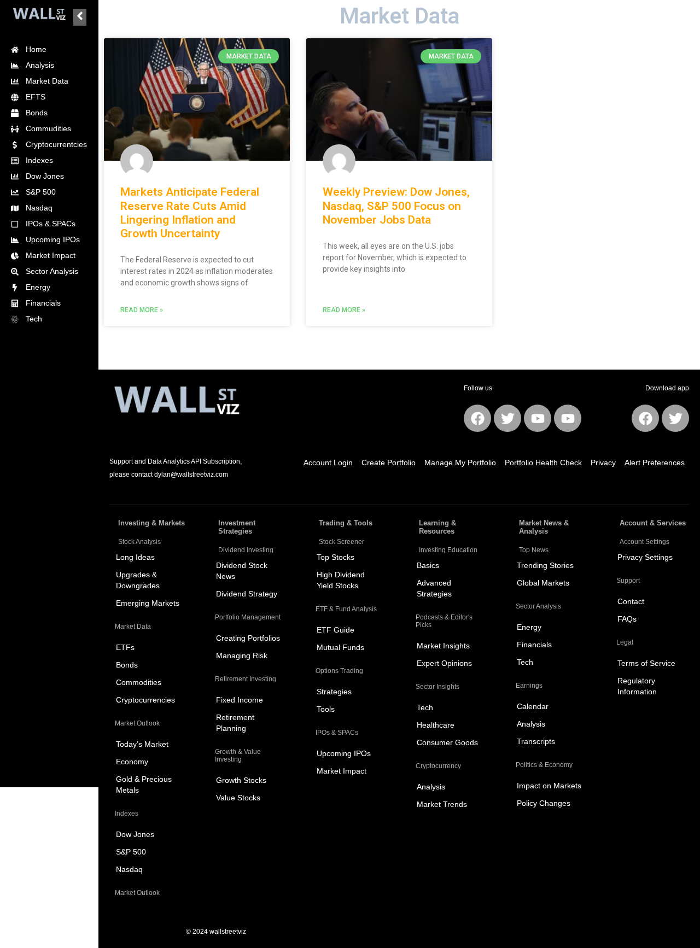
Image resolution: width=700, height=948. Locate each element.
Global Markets (543, 582)
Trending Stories (545, 565)
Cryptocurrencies (145, 699)
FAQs (627, 619)
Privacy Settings (645, 557)
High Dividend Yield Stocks (341, 580)
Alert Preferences (655, 462)
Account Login (328, 462)
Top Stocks (335, 557)
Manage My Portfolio (460, 462)
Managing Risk (241, 655)
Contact (630, 601)
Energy (529, 627)
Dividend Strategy (246, 593)
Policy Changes (543, 803)
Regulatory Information (637, 686)
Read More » (141, 310)
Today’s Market (142, 744)
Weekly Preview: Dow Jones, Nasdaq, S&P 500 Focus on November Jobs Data (396, 205)
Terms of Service (646, 663)
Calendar (533, 706)
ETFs (125, 647)
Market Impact (341, 770)
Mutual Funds (340, 647)
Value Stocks (238, 797)
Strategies (334, 691)
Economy (132, 761)
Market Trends (442, 804)
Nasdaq (129, 869)
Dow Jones (135, 834)
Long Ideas (135, 557)
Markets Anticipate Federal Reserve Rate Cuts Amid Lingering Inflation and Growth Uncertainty (189, 212)
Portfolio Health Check (543, 462)
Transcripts (536, 741)
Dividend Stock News (241, 571)
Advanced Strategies (434, 588)
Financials (534, 644)
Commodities (138, 682)
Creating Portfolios (248, 638)
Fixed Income (239, 699)
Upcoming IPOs (344, 753)
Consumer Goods (447, 742)
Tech (425, 707)
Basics (428, 565)
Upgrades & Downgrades (138, 580)
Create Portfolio (388, 462)
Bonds (127, 664)
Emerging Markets (147, 603)
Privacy (603, 462)
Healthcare (435, 725)
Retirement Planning (235, 723)
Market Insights (443, 645)
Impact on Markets (549, 785)
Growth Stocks (241, 780)
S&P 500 (131, 851)
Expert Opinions (444, 663)
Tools (326, 709)
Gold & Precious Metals (144, 784)
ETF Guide (335, 629)
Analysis (431, 786)
